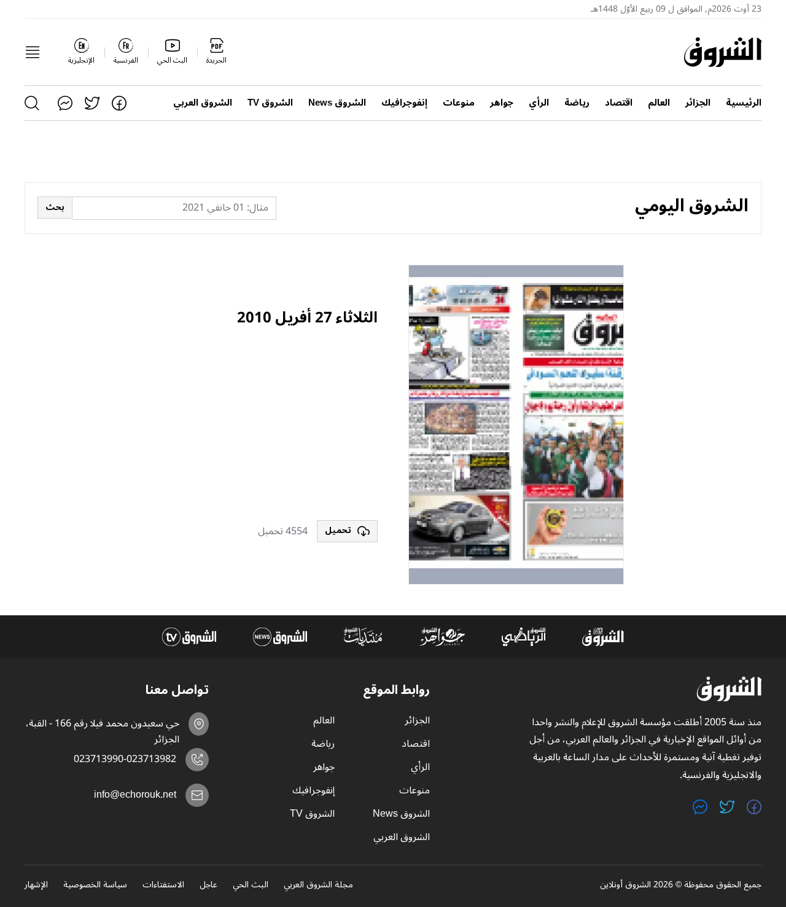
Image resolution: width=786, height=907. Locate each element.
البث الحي (250, 885)
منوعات (459, 102)
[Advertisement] (285, 425)
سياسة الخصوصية (95, 885)
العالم (659, 102)
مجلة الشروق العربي (318, 885)
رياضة (577, 102)
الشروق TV (270, 102)
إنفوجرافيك (404, 102)
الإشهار (36, 885)
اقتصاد (618, 102)
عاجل (208, 885)
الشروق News (337, 102)
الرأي (539, 102)
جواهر (501, 102)
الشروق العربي (202, 102)
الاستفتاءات (163, 885)
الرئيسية (743, 102)
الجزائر (697, 102)
